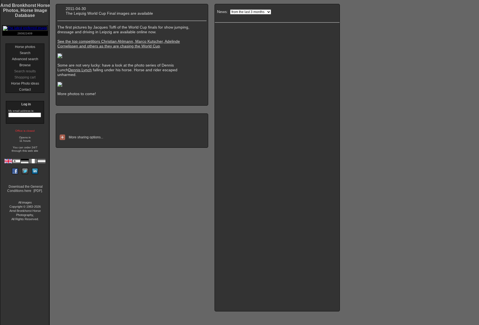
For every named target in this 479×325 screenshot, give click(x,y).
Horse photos (25, 47)
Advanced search (25, 59)
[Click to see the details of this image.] (59, 57)
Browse (25, 65)
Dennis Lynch (80, 70)
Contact (25, 90)
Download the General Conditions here (25, 189)
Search (25, 53)
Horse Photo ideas (25, 83)
